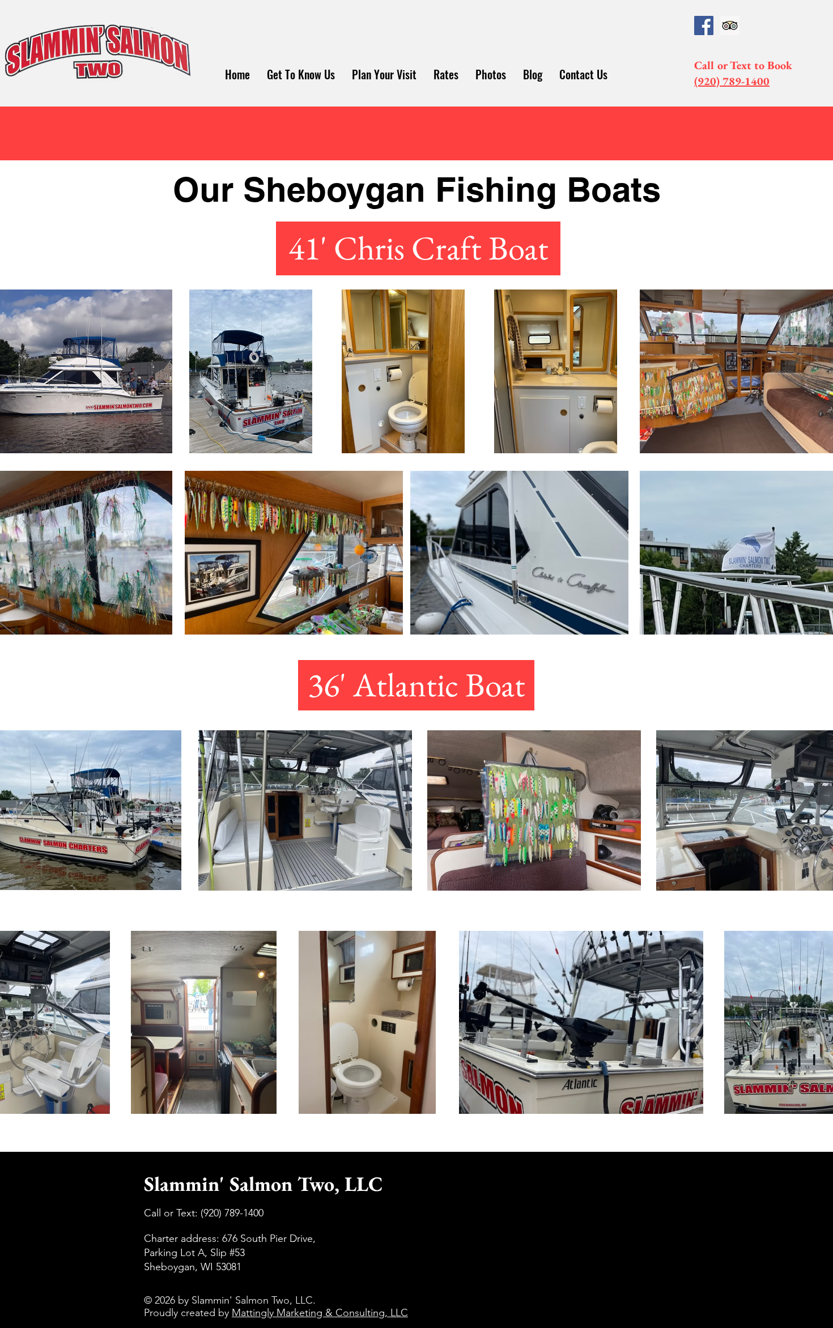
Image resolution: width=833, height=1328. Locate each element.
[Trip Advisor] (730, 25)
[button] (300, 74)
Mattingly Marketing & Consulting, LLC (320, 1312)
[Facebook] (703, 25)
